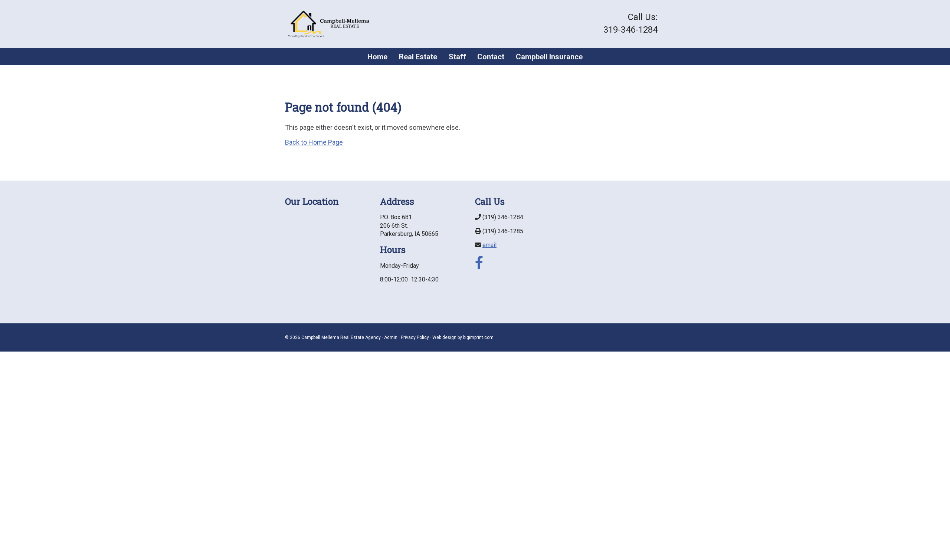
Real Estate (418, 56)
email (489, 244)
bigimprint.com (478, 337)
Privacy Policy (415, 337)
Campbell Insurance (549, 56)
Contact (490, 56)
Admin (390, 337)
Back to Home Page (314, 142)
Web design (444, 337)
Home (377, 56)
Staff (457, 56)
